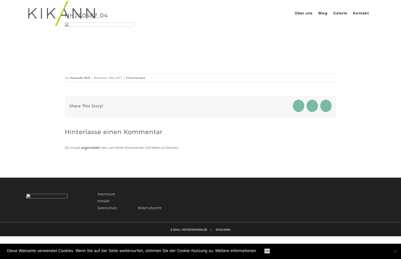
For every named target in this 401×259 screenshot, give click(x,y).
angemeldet (90, 147)
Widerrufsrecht (150, 208)
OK (267, 251)
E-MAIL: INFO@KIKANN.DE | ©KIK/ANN (200, 229)
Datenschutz (107, 208)
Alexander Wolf (80, 78)
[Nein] (395, 251)
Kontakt (103, 201)
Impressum (106, 194)
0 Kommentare (135, 78)
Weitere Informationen (235, 250)
